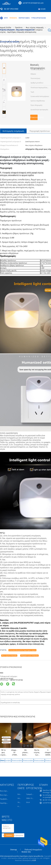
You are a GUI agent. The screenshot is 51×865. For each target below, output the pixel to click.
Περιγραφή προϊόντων (40, 131)
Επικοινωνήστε (34, 117)
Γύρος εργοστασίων (38, 18)
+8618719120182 (6, 678)
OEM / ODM (30, 798)
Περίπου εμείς (24, 18)
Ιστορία (20, 798)
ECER (34, 860)
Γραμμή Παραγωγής (33, 794)
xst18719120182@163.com (33, 3)
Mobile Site (26, 852)
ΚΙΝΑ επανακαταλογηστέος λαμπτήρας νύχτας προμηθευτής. (22, 856)
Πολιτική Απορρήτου (33, 849)
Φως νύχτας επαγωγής (9, 655)
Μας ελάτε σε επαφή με (25, 30)
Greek (43, 9)
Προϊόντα (13, 18)
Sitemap (13, 849)
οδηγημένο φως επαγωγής (29, 655)
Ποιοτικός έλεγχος (7, 30)
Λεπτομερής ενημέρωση (13, 131)
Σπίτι (6, 18)
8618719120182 (17, 680)
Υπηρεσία (21, 802)
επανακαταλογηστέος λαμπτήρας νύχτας (22, 650)
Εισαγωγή (21, 794)
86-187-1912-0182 (11, 9)
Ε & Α (28, 802)
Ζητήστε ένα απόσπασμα (9, 42)
